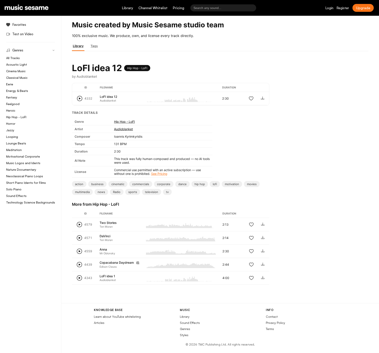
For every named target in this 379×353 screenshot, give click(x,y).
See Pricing (159, 174)
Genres (185, 329)
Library (127, 8)
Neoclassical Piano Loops (24, 176)
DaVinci (105, 236)
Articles (99, 323)
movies (252, 184)
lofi (215, 184)
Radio (116, 192)
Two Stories (108, 223)
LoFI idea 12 (108, 96)
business (97, 184)
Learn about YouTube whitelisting (117, 316)
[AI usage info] (137, 263)
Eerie (9, 84)
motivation (232, 184)
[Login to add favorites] (251, 98)
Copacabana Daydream (117, 262)
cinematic (117, 184)
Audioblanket (123, 129)
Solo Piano (13, 189)
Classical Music (17, 77)
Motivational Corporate (23, 156)
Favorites (19, 25)
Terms (270, 329)
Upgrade (363, 8)
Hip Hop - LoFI (16, 117)
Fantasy (11, 97)
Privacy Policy (275, 323)
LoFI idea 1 (107, 276)
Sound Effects (16, 196)
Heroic (10, 110)
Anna (103, 249)
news (101, 192)
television (151, 192)
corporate (163, 184)
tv (167, 192)
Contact (272, 316)
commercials (140, 184)
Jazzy (10, 130)
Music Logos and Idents (23, 163)
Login (329, 8)
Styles (184, 335)
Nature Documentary (21, 169)
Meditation (14, 150)
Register (342, 8)
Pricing (178, 8)
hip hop (200, 184)
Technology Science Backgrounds (30, 202)
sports (132, 192)
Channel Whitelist (153, 8)
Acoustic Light (16, 64)
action (79, 184)
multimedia (82, 192)
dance (182, 184)
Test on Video (22, 34)
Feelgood (13, 104)
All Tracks (13, 58)
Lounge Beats (16, 143)
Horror (10, 123)
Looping (12, 137)
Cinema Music (16, 71)
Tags (94, 46)
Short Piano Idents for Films (26, 182)
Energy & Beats (17, 91)
